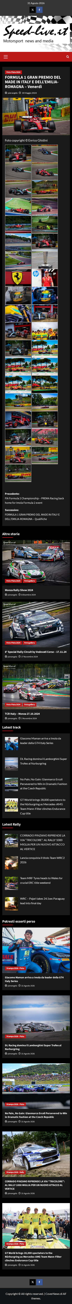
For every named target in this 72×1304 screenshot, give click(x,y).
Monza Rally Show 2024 (19, 590)
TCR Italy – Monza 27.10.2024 (22, 714)
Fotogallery (29, 580)
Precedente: (34, 498)
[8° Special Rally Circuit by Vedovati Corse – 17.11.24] (36, 624)
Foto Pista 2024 (13, 72)
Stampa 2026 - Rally (15, 1172)
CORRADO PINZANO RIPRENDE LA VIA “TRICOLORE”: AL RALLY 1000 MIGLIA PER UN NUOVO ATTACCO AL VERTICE (35, 1185)
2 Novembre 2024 (29, 718)
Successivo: (32, 514)
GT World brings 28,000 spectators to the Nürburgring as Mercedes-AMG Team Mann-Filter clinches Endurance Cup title (33, 1256)
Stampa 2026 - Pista (15, 968)
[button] (5, 56)
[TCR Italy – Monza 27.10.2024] (36, 686)
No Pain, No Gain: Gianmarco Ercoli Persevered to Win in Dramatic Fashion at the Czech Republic (36, 1115)
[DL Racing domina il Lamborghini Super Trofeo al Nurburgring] (36, 1018)
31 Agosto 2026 (28, 985)
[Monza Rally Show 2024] (36, 563)
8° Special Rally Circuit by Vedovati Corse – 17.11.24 (35, 652)
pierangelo (13, 93)
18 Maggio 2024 (29, 93)
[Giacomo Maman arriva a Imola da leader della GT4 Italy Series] (36, 950)
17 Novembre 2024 (29, 656)
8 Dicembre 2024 (28, 594)
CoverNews (52, 1293)
